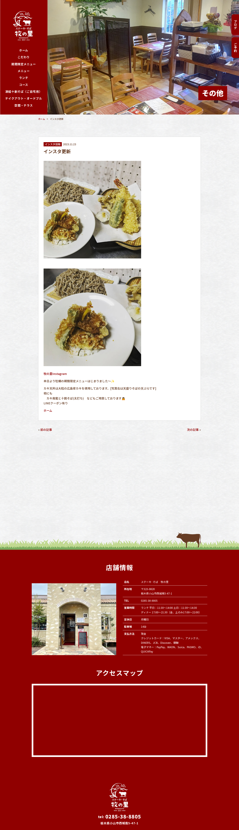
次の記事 (193, 429)
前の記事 (46, 429)
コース (23, 84)
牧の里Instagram (55, 373)
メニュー (24, 70)
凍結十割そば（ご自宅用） (23, 91)
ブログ (235, 24)
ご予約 (235, 47)
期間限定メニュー (23, 64)
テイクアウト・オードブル (23, 98)
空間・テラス (23, 105)
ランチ (23, 77)
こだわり (24, 57)
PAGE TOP (234, 826)
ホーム (23, 50)
